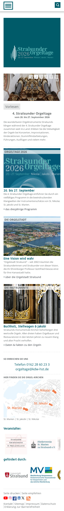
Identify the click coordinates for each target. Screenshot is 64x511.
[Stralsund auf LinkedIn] (19, 498)
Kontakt (8, 503)
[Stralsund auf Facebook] (15, 498)
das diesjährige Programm (21, 209)
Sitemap (19, 503)
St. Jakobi (21, 419)
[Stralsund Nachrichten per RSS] (28, 498)
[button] (31, 77)
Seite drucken (12, 493)
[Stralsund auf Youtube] (6, 498)
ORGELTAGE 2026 (15, 152)
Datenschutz (48, 503)
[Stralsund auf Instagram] (10, 498)
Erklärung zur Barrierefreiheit (22, 506)
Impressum (32, 503)
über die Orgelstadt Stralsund (23, 277)
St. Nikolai (33, 419)
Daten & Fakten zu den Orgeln (23, 345)
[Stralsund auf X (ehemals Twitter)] (23, 498)
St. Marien (9, 419)
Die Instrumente (16, 287)
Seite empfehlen (31, 493)
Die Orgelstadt (15, 219)
